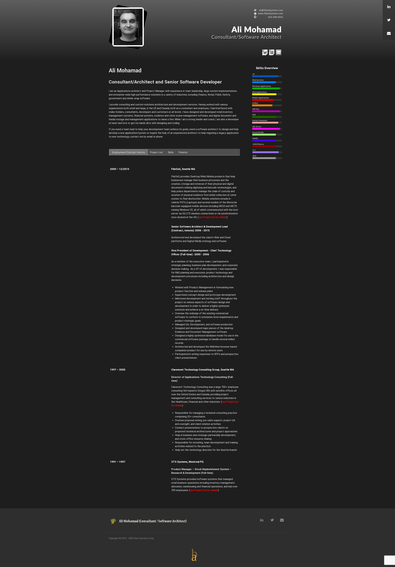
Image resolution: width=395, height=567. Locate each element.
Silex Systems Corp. (144, 538)
